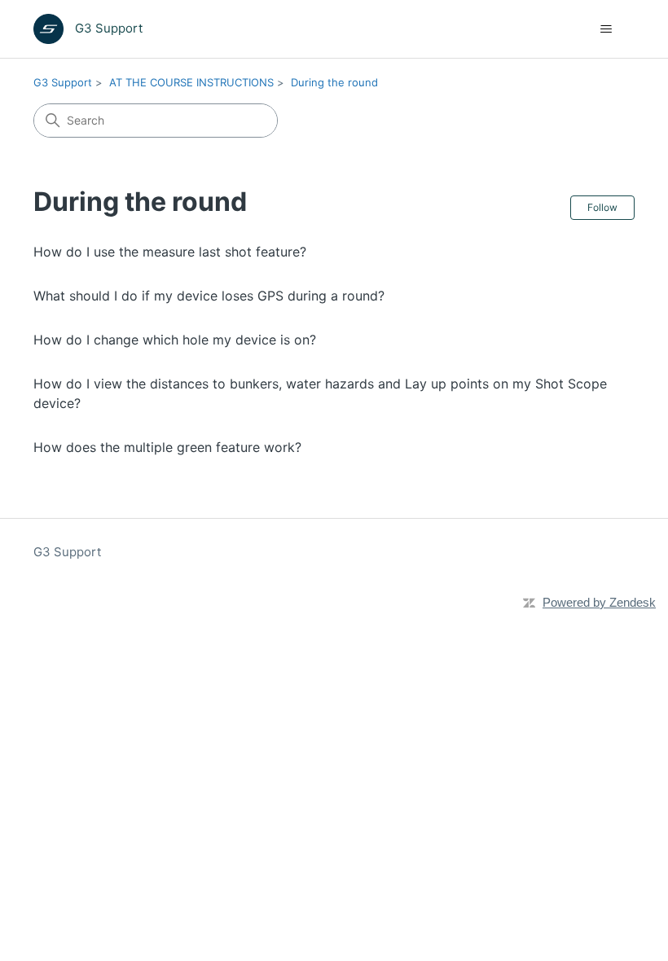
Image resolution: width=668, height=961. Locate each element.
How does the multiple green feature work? (167, 447)
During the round (334, 82)
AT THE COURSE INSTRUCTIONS (191, 82)
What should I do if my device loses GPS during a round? (209, 295)
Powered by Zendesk (599, 602)
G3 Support (62, 82)
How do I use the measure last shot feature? (169, 252)
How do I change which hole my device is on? (174, 339)
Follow (602, 207)
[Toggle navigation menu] (606, 29)
